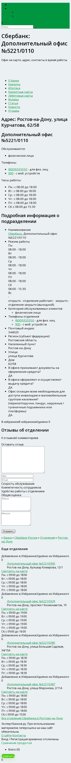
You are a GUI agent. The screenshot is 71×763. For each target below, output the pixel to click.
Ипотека (14, 88)
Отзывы (13, 111)
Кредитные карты (20, 92)
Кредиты (14, 84)
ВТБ (18, 16)
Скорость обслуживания (17, 484)
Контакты (19, 735)
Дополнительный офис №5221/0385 (31, 643)
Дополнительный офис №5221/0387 (31, 684)
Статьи (13, 103)
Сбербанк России (27, 12)
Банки (14, 8)
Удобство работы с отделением (22, 491)
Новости (14, 107)
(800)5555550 (17, 169)
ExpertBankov (19, 4)
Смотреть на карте (14, 571)
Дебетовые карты (20, 96)
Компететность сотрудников (21, 487)
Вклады (13, 99)
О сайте (6, 735)
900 (10, 173)
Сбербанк (15, 234)
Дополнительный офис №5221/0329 (31, 601)
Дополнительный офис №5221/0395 (31, 563)
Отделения (47, 538)
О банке (13, 80)
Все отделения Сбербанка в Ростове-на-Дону (32, 718)
